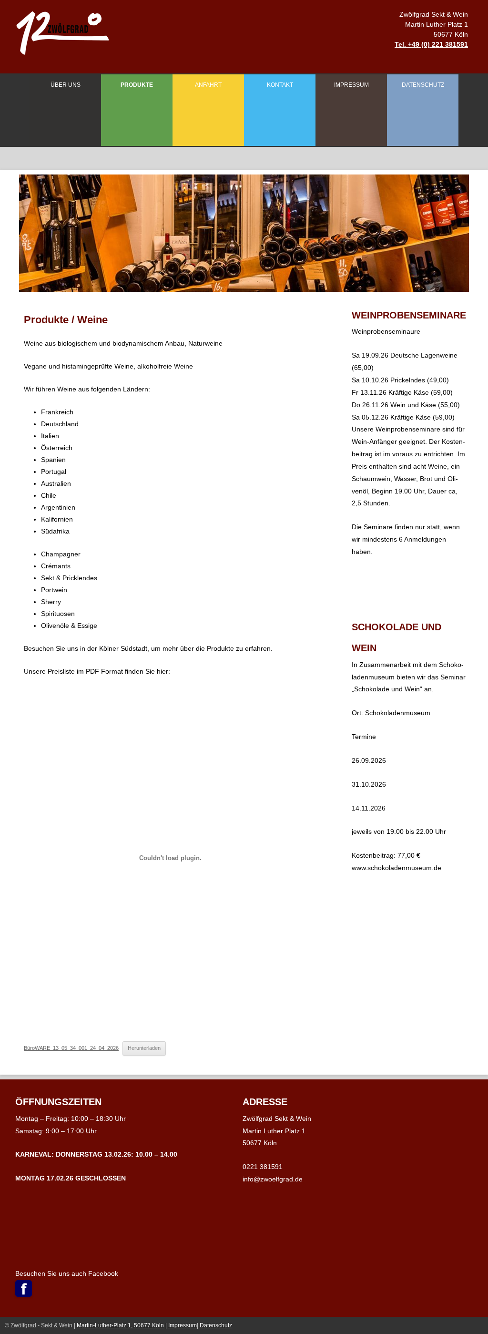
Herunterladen (144, 1048)
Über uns (66, 85)
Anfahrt (208, 85)
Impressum (351, 85)
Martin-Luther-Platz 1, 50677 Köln (120, 1325)
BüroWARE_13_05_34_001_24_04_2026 (71, 1048)
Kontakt (280, 85)
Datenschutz (423, 85)
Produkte (137, 85)
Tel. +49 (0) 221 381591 (431, 44)
